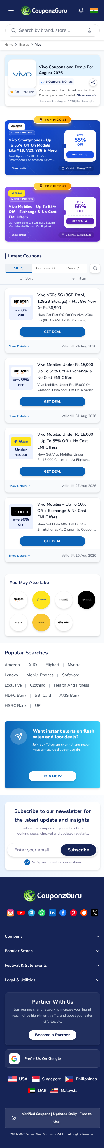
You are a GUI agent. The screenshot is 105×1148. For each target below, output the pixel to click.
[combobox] (49, 30)
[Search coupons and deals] (95, 268)
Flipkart (52, 665)
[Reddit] (84, 913)
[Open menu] (11, 10)
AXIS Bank (69, 695)
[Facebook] (63, 913)
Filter (81, 278)
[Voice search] (89, 30)
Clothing (38, 685)
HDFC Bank (15, 695)
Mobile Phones (40, 675)
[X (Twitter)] (94, 913)
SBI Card (43, 695)
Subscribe (78, 850)
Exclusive (13, 685)
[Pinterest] (73, 913)
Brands (24, 45)
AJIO (32, 665)
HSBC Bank (16, 705)
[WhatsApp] (42, 913)
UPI (38, 705)
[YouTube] (21, 913)
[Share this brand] (93, 82)
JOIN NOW (52, 776)
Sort (29, 278)
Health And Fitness (71, 685)
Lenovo (11, 675)
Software (70, 675)
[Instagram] (10, 913)
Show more (85, 95)
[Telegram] (31, 913)
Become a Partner (52, 1035)
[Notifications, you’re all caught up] (81, 10)
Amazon (12, 665)
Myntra (74, 665)
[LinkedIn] (52, 913)
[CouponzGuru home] (44, 10)
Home (9, 45)
